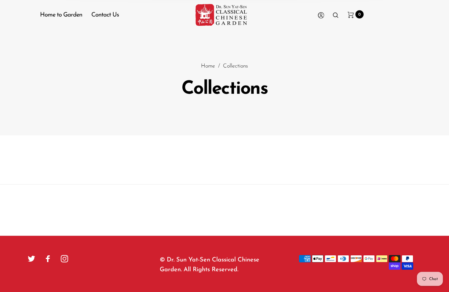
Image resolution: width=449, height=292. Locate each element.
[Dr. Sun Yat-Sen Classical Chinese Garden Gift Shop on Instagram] (64, 258)
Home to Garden (61, 15)
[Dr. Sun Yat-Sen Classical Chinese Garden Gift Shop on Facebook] (48, 258)
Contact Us (105, 15)
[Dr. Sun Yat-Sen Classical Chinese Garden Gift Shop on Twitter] (31, 258)
